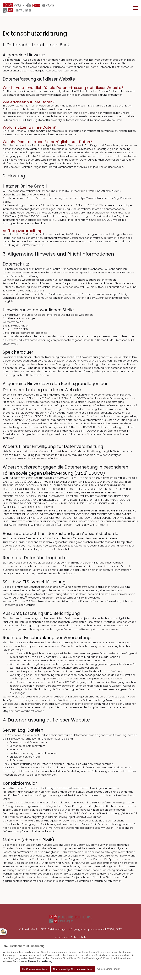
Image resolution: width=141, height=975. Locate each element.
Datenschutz (78, 937)
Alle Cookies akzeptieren (34, 969)
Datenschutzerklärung (40, 961)
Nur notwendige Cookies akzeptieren (73, 969)
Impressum (62, 937)
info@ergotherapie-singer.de (87, 929)
